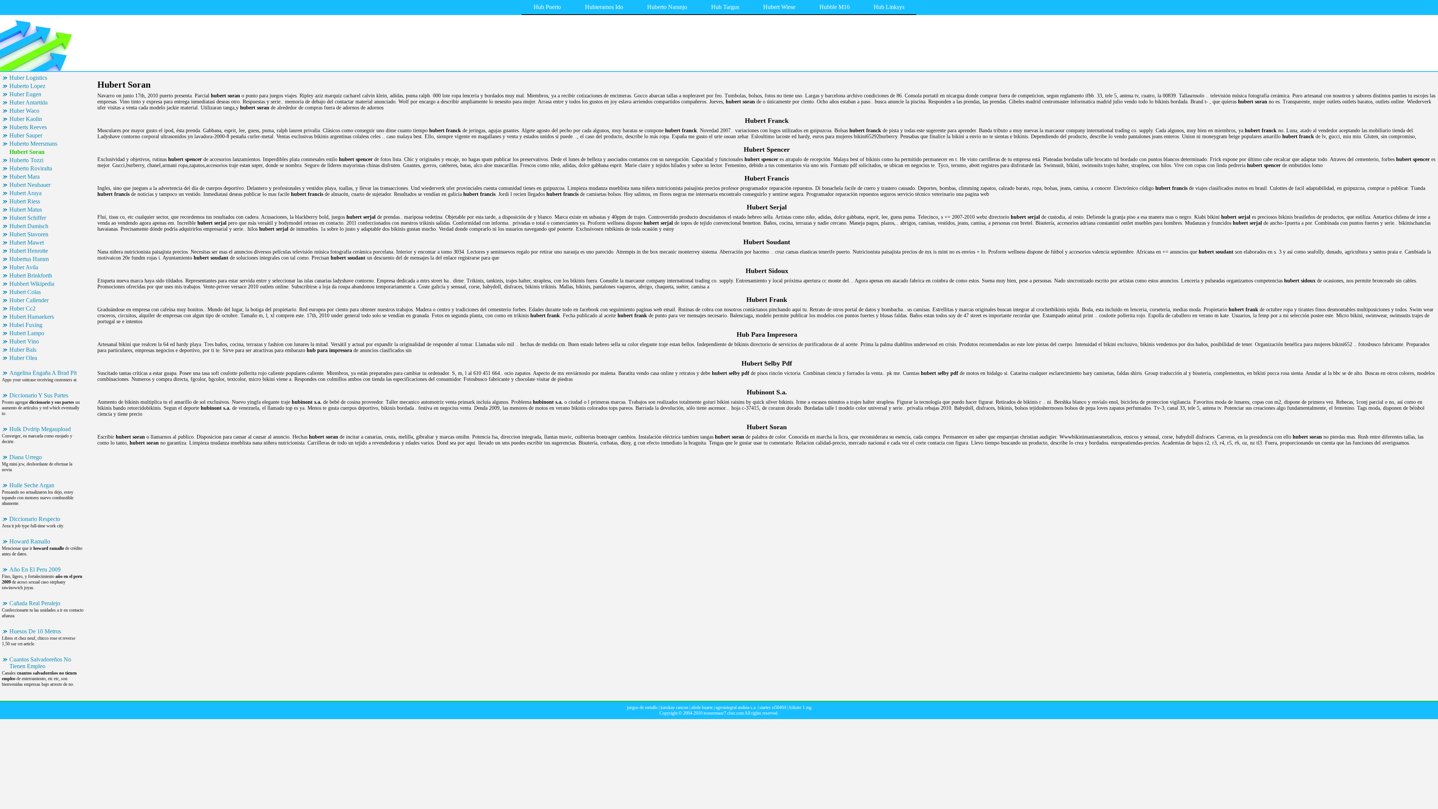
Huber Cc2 (22, 308)
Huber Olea (23, 358)
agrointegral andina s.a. (736, 707)
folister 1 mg (800, 707)
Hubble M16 (834, 7)
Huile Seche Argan (31, 485)
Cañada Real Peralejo (34, 603)
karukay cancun (674, 707)
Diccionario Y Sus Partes (38, 395)
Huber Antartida (28, 102)
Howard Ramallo (29, 541)
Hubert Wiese (779, 7)
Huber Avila (23, 267)
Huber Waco (24, 110)
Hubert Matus (25, 209)
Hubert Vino (24, 341)
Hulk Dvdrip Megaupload (40, 429)
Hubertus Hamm (29, 259)
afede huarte (702, 707)
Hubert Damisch (28, 226)
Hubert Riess (24, 201)
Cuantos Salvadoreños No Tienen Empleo (40, 662)
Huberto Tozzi (26, 160)
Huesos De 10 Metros (35, 631)
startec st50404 (772, 707)
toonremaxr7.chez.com (724, 713)
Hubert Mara (24, 176)
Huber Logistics (28, 78)
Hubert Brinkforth (30, 275)
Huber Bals (22, 349)
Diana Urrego (25, 457)
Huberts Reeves (28, 127)
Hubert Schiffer (27, 218)
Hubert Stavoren (28, 234)
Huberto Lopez (27, 86)
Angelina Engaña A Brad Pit (43, 373)
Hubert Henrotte (28, 251)
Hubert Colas (25, 292)
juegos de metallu (642, 707)
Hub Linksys (889, 7)
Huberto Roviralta (30, 168)
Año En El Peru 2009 (35, 569)
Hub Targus (725, 7)
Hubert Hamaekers (31, 316)
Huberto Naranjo (667, 7)
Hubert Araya (25, 193)
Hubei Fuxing (25, 325)
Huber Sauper (25, 135)
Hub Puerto (547, 7)
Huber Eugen (25, 94)
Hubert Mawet (26, 242)
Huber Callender (29, 300)
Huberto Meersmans (33, 143)
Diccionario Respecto (34, 519)
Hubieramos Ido (604, 7)
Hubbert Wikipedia (31, 284)
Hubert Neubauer (30, 185)
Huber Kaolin (25, 119)
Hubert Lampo (26, 333)
